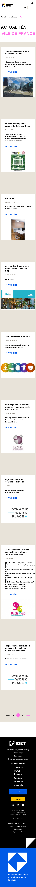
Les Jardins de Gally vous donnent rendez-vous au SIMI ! (17, 268)
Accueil (3, 17)
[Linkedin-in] (13, 805)
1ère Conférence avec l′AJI (17, 337)
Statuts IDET (18, 829)
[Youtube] (23, 805)
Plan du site (18, 785)
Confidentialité (21, 826)
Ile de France (13, 17)
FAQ (24, 823)
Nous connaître (18, 764)
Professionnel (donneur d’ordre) (18, 750)
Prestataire (18, 756)
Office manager (18, 753)
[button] (25, 7)
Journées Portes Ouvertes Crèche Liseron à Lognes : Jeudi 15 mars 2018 (17, 552)
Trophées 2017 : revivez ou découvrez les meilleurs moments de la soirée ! (17, 648)
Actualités (18, 782)
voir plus (12, 72)
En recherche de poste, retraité (18, 759)
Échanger (18, 774)
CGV (11, 826)
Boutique (18, 778)
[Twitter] (18, 805)
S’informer (18, 767)
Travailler (18, 771)
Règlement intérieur (19, 832)
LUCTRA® (9, 198)
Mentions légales (13, 823)
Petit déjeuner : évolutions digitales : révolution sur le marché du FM (17, 407)
